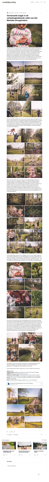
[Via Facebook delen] (7, 431)
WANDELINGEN (9, 6)
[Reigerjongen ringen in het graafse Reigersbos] (9, 445)
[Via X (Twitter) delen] (9, 431)
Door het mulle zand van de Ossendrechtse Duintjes (24, 452)
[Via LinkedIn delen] (11, 431)
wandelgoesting (9, 2)
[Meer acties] (41, 12)
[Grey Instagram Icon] (39, 474)
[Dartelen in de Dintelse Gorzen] (40, 445)
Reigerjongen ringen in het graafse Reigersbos (8, 452)
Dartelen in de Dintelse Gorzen (39, 452)
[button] (45, 6)
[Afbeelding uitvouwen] (15, 67)
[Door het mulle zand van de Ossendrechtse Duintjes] (24, 445)
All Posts (3, 6)
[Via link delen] (14, 431)
